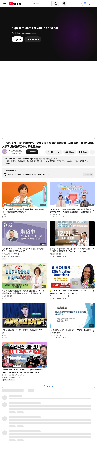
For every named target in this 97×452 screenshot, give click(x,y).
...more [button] (7, 164)
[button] (48, 173)
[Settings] (77, 3)
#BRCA (54, 159)
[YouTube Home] (15, 3)
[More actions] (92, 152)
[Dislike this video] (58, 152)
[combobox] (42, 3)
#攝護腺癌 (38, 159)
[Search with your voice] (64, 3)
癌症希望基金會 (16, 150)
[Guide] (4, 3)
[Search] (55, 3)
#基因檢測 (46, 159)
